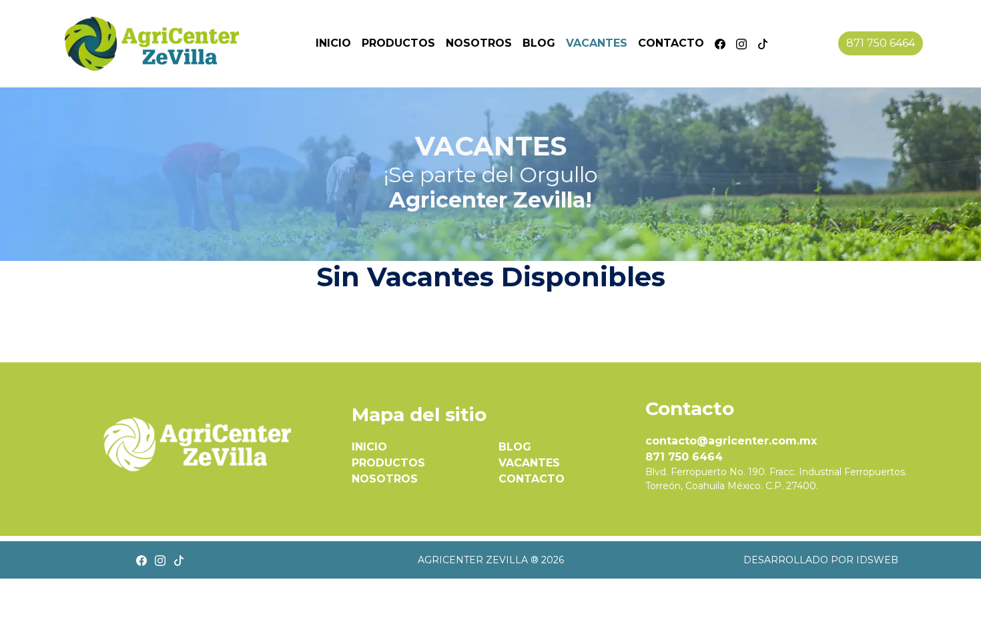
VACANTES (529, 462)
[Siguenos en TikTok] (762, 43)
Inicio (333, 43)
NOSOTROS (385, 478)
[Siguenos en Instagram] (741, 43)
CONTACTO (532, 478)
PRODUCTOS (388, 462)
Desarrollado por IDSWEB (820, 560)
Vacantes (596, 43)
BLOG (515, 446)
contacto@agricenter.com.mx (731, 440)
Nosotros (479, 43)
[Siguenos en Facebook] (720, 43)
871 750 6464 (880, 43)
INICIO (369, 446)
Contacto (671, 43)
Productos (398, 43)
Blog (539, 43)
